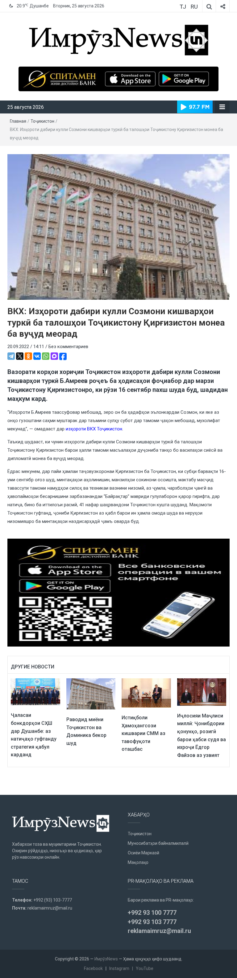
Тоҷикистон (42, 121)
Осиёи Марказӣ (143, 852)
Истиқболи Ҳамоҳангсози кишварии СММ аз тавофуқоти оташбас (143, 733)
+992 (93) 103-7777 (52, 900)
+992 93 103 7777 (152, 922)
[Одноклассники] (28, 356)
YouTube (144, 968)
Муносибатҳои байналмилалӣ (158, 843)
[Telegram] (11, 356)
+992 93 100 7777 (152, 912)
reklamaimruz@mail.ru (49, 908)
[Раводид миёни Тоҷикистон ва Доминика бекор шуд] (91, 693)
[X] (19, 356)
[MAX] (54, 356)
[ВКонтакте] (37, 356)
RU (194, 6)
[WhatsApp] (45, 356)
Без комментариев (68, 346)
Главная (18, 121)
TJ (183, 6)
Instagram (119, 968)
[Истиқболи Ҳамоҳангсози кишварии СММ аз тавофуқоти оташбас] (146, 692)
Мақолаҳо (138, 862)
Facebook (93, 968)
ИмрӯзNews (106, 958)
